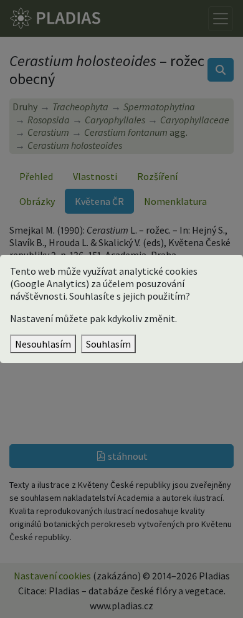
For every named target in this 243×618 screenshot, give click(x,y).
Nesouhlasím (43, 344)
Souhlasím (108, 344)
